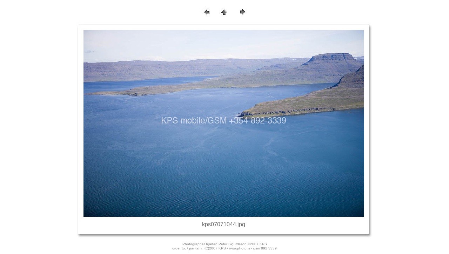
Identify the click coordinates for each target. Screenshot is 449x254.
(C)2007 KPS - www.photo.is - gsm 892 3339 (241, 248)
